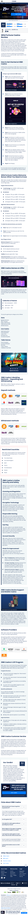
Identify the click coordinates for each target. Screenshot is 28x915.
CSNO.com (8, 895)
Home (2, 3)
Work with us (12, 873)
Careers (2, 873)
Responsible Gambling (21, 871)
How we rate (3, 875)
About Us (3, 871)
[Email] (7, 31)
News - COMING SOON (13, 876)
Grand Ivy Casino (7, 861)
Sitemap (21, 876)
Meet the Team (4, 872)
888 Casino (5, 858)
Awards (11, 871)
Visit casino (14, 792)
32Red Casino (6, 856)
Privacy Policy (22, 875)
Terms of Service (22, 873)
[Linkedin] (5, 31)
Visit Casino (18, 14)
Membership (12, 872)
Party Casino (6, 863)
